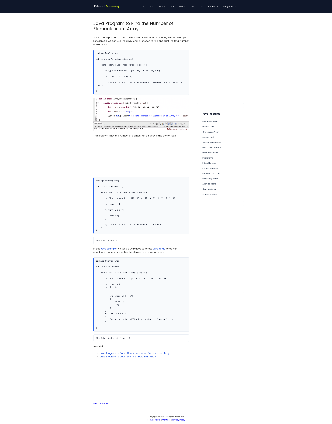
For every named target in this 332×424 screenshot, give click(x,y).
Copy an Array (209, 189)
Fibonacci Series (210, 152)
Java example (109, 248)
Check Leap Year (210, 132)
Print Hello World (210, 121)
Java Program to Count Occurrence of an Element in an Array (135, 353)
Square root (208, 137)
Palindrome (207, 157)
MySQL (182, 6)
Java (193, 6)
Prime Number (209, 163)
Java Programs (100, 403)
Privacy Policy (178, 419)
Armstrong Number (211, 142)
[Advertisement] (141, 159)
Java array (159, 248)
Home (150, 419)
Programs (228, 6)
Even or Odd (208, 126)
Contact (166, 419)
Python (162, 6)
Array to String (209, 183)
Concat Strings (209, 194)
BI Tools (211, 6)
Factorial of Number (212, 147)
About (158, 419)
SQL (172, 6)
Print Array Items (210, 178)
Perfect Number (210, 168)
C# (151, 6)
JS (201, 6)
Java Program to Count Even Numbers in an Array (128, 356)
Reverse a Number (211, 173)
